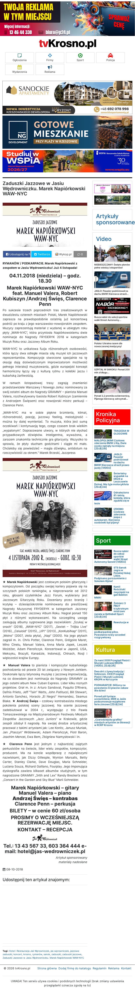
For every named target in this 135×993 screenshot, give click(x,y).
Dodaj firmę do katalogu (74, 968)
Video (103, 238)
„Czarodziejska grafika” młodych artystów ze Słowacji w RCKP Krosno (112, 722)
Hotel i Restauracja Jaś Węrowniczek (29, 951)
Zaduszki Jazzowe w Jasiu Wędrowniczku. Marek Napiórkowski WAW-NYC (43, 957)
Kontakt (126, 968)
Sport (80, 60)
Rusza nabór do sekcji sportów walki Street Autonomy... (110, 318)
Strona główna (47, 968)
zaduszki (56, 954)
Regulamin (99, 968)
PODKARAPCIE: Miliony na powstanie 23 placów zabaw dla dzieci (111, 688)
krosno (27, 954)
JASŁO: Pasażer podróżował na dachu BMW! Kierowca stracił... (111, 292)
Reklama (50, 71)
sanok (47, 954)
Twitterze (43, 254)
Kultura (105, 649)
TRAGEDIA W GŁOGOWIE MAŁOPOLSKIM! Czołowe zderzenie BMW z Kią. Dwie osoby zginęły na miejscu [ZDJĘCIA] (111, 439)
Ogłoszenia (20, 60)
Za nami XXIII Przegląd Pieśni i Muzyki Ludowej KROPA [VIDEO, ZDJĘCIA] (112, 663)
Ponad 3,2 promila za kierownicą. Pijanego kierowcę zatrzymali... (112, 397)
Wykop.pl (65, 254)
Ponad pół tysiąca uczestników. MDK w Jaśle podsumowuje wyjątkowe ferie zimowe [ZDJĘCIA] (110, 700)
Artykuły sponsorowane (115, 219)
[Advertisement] (29, 913)
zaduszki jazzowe (71, 954)
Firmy (49, 60)
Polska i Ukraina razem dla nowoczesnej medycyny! (108, 345)
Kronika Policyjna (108, 417)
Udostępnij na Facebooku (19, 254)
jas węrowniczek (60, 951)
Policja (110, 60)
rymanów (37, 954)
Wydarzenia (19, 71)
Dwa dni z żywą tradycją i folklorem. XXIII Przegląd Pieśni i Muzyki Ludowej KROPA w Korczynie (109, 675)
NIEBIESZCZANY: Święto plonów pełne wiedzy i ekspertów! (112, 266)
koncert (18, 954)
